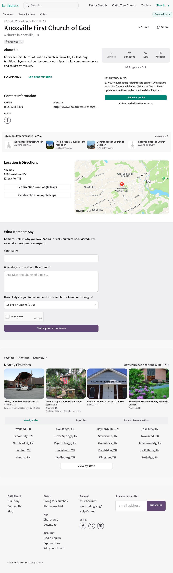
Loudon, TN (23, 450)
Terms (40, 562)
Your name (11, 251)
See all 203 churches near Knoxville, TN (26, 21)
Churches (8, 14)
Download (50, 525)
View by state (86, 466)
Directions (129, 57)
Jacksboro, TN (65, 450)
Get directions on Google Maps (37, 187)
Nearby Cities (31, 420)
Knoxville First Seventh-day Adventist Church (149, 403)
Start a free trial (53, 506)
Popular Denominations (136, 420)
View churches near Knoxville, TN (145, 365)
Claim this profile (136, 97)
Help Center (87, 511)
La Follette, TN (149, 450)
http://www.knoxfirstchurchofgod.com (78, 107)
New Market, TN (23, 443)
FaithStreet (10, 5)
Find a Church (98, 5)
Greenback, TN (107, 443)
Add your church (53, 548)
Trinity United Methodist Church (21, 401)
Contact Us (14, 506)
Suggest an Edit (137, 67)
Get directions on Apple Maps (37, 195)
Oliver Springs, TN (65, 436)
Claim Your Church (124, 5)
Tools (145, 5)
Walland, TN (23, 429)
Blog (10, 511)
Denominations (26, 14)
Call (145, 57)
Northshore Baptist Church (28, 142)
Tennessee (23, 358)
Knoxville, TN (15, 42)
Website (160, 57)
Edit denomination (40, 77)
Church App (50, 519)
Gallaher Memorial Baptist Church (105, 401)
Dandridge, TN (107, 450)
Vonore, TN (23, 457)
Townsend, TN (150, 436)
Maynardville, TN (108, 429)
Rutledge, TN (150, 457)
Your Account (88, 501)
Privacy (31, 562)
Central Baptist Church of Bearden (110, 143)
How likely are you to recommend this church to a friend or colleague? (48, 297)
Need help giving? (91, 506)
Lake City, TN (149, 429)
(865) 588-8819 (13, 107)
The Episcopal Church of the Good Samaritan (64, 403)
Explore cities (51, 543)
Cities (43, 14)
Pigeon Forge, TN (65, 443)
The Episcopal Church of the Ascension (70, 143)
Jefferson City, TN (150, 443)
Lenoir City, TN (23, 436)
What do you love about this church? (27, 267)
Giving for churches (55, 501)
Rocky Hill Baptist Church (151, 142)
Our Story (13, 501)
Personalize (162, 14)
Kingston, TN (107, 457)
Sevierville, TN (107, 436)
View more (161, 136)
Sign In (160, 5)
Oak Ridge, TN (65, 429)
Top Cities (81, 420)
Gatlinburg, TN (65, 457)
